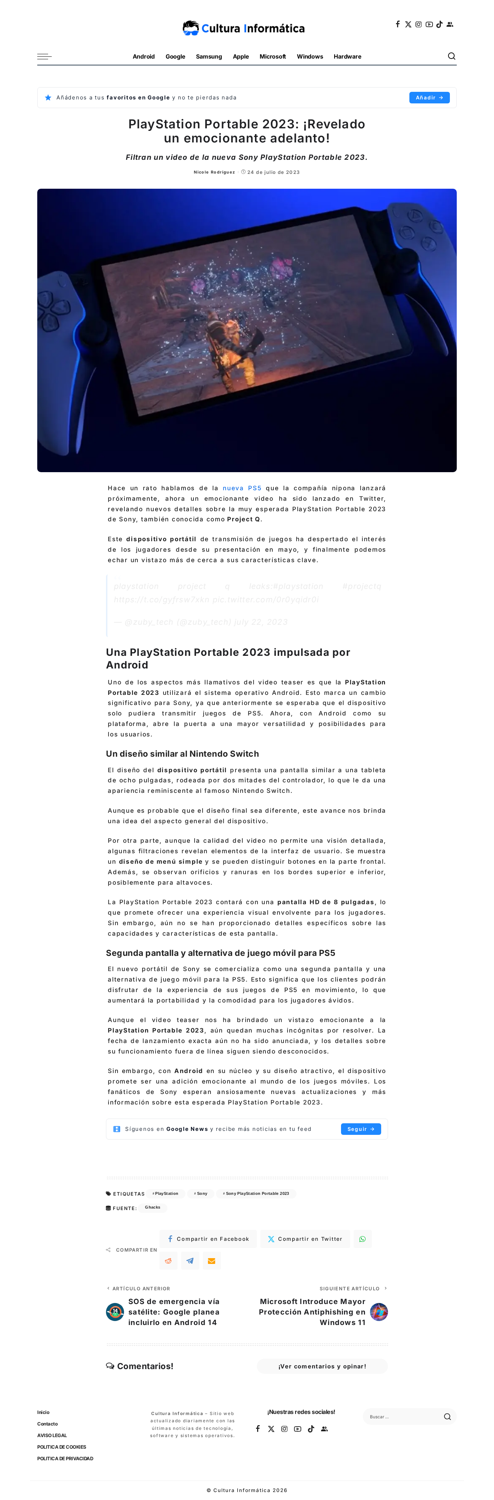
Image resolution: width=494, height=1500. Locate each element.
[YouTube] (430, 24)
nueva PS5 (239, 488)
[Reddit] (168, 1261)
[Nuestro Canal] (450, 24)
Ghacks (152, 1207)
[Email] (212, 1261)
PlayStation (166, 1193)
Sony (202, 1193)
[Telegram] (190, 1261)
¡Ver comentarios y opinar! (322, 1366)
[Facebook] (398, 24)
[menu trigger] (48, 56)
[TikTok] (440, 24)
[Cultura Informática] (247, 24)
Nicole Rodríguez (214, 172)
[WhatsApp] (363, 1239)
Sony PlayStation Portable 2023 (257, 1193)
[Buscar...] (452, 56)
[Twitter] (409, 24)
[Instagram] (419, 24)
